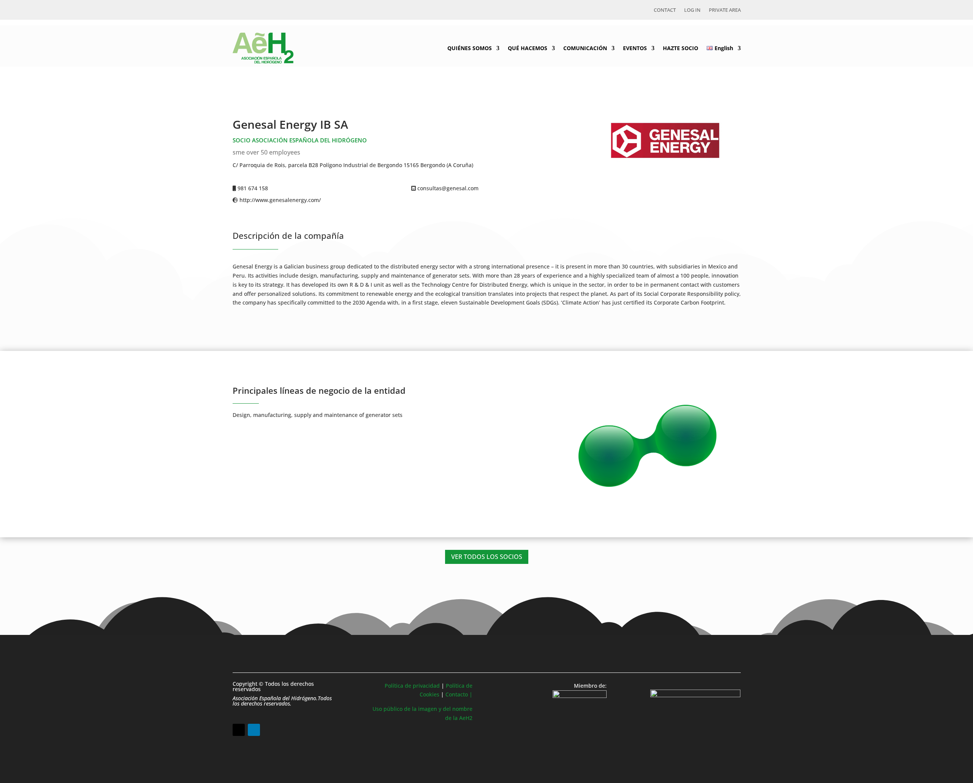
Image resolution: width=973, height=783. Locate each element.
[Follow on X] (239, 730)
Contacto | (458, 694)
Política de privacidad (412, 685)
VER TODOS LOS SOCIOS (486, 557)
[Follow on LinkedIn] (254, 730)
